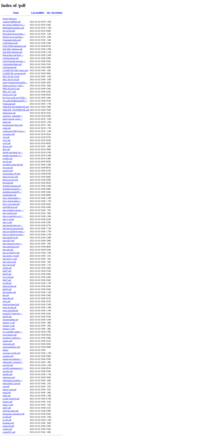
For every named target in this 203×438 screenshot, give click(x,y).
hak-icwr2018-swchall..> (13, 234)
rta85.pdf (6, 395)
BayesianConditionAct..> (14, 25)
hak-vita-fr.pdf (9, 265)
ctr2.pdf (6, 137)
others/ (5, 350)
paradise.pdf (8, 356)
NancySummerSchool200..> (15, 82)
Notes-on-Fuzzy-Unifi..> (13, 85)
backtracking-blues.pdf (13, 125)
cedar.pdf (7, 128)
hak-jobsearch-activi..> (13, 243)
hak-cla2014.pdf (10, 213)
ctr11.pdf (6, 140)
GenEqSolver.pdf (10, 43)
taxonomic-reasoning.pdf (13, 414)
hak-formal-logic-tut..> (12, 225)
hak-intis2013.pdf (10, 237)
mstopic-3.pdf (9, 329)
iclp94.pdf (7, 268)
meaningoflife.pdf (10, 319)
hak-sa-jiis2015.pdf (11, 253)
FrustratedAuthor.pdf (12, 40)
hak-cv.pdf (7, 222)
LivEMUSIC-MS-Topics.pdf (15, 70)
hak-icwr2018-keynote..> (14, 231)
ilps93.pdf (7, 274)
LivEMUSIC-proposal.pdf (14, 73)
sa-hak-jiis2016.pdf (11, 399)
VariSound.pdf (9, 104)
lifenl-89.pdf (8, 298)
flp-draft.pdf (8, 183)
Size (48, 12)
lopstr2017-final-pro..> (12, 313)
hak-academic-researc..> (13, 210)
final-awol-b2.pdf (10, 180)
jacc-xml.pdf (8, 277)
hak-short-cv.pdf (10, 259)
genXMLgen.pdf (10, 207)
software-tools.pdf (10, 411)
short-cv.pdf (8, 405)
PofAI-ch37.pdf (9, 95)
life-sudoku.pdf (9, 292)
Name (16, 12)
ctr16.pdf (6, 143)
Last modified (37, 12)
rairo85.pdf (7, 374)
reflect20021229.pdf (11, 383)
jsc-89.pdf (7, 283)
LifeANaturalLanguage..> (14, 61)
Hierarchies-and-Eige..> (13, 55)
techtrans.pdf (8, 423)
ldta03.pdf (7, 289)
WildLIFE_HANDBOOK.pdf (16, 110)
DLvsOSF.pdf (9, 31)
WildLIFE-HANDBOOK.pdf (16, 107)
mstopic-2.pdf (9, 326)
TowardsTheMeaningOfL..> (15, 101)
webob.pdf (7, 429)
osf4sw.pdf (7, 341)
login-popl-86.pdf (10, 310)
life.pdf (6, 295)
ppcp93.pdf (8, 371)
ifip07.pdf (7, 271)
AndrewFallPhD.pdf (12, 22)
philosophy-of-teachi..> (13, 362)
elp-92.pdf (7, 161)
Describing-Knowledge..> (14, 34)
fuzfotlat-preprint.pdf (12, 186)
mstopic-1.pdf (9, 323)
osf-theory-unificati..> (12, 338)
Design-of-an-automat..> (13, 37)
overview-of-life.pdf (11, 353)
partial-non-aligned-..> (12, 359)
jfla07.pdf (7, 280)
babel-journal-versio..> (12, 119)
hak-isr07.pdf (8, 240)
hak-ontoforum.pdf (11, 247)
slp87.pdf (7, 408)
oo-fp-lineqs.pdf (10, 335)
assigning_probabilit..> (13, 116)
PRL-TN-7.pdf (9, 92)
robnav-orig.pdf (9, 389)
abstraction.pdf (9, 113)
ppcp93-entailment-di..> (13, 368)
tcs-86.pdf (7, 417)
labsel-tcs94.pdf (9, 286)
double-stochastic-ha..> (13, 152)
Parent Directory (10, 19)
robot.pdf (7, 392)
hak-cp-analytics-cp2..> (13, 216)
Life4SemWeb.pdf (11, 58)
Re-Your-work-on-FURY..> (15, 98)
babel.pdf (7, 122)
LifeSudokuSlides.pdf (12, 64)
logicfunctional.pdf (11, 304)
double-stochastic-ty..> (12, 155)
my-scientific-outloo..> (12, 332)
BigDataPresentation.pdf (13, 28)
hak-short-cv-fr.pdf (11, 256)
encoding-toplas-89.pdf (13, 164)
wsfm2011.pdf (9, 432)
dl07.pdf (6, 149)
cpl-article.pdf (9, 134)
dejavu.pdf (7, 146)
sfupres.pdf (7, 402)
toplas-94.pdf (8, 426)
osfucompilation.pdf (11, 347)
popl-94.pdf (8, 365)
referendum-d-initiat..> (12, 380)
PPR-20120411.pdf (11, 88)
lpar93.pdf (7, 316)
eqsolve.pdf (8, 171)
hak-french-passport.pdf (13, 228)
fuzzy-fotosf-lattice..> (12, 198)
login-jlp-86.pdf (9, 307)
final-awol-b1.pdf (10, 177)
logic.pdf (6, 301)
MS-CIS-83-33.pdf (11, 76)
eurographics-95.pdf (11, 174)
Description (57, 12)
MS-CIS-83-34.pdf (11, 79)
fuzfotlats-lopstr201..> (12, 189)
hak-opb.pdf (8, 250)
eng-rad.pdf (8, 167)
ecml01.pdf (7, 158)
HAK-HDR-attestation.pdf (14, 46)
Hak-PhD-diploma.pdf (12, 52)
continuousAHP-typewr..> (14, 131)
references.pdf (9, 377)
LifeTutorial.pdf (9, 67)
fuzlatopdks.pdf (9, 195)
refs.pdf (6, 386)
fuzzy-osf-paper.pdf (11, 204)
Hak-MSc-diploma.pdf (12, 49)
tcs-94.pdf (7, 420)
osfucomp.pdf (9, 344)
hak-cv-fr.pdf (8, 219)
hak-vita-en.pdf (9, 262)
